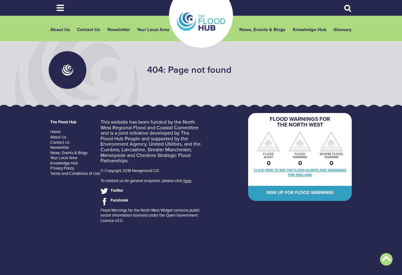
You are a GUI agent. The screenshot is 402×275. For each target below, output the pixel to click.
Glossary (343, 29)
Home (55, 131)
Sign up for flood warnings (300, 192)
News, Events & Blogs (262, 29)
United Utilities (165, 144)
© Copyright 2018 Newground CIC (130, 170)
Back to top (386, 259)
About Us (60, 29)
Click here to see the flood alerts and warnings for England (300, 172)
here (187, 180)
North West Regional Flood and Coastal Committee (149, 125)
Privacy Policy (62, 168)
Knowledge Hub (310, 29)
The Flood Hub (201, 21)
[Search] (348, 8)
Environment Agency (123, 144)
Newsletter (118, 29)
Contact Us (88, 29)
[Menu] (60, 8)
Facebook (119, 200)
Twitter (117, 190)
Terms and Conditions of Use (75, 173)
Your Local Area (153, 29)
